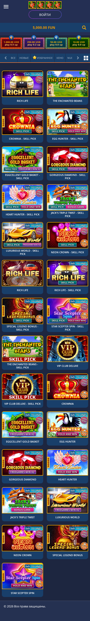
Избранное (45, 58)
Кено (60, 58)
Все (13, 58)
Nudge (71, 58)
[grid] (45, 334)
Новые (24, 58)
